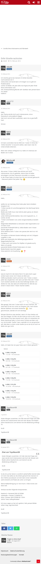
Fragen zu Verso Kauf (14, 539)
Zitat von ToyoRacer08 (11, 452)
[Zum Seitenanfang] (38, 561)
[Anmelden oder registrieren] (34, 2)
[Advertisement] (20, 26)
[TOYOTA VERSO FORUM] (5, 2)
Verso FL (9, 542)
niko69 (5, 61)
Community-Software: (20, 561)
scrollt (8, 541)
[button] (38, 2)
